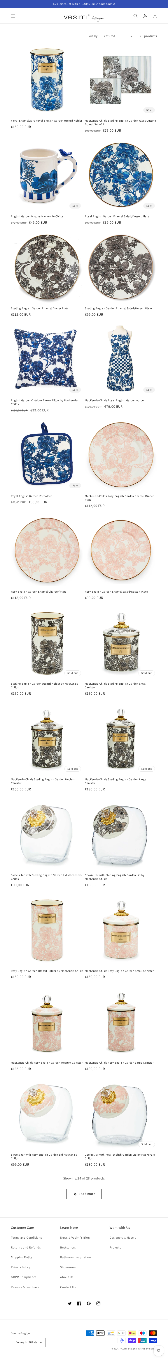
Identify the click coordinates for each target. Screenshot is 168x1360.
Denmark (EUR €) (26, 1342)
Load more (87, 1194)
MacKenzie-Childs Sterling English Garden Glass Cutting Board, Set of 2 (120, 122)
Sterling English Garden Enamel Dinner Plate (39, 308)
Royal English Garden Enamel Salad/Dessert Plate (117, 216)
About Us (66, 1277)
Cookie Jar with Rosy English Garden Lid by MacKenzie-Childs (120, 1156)
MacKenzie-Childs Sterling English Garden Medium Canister (43, 781)
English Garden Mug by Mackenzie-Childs (37, 216)
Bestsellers (68, 1247)
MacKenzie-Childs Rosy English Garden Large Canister (119, 1062)
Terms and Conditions (26, 1238)
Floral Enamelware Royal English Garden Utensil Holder (46, 120)
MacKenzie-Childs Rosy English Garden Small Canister (119, 971)
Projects (115, 1247)
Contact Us (68, 1287)
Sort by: (93, 36)
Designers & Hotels (123, 1238)
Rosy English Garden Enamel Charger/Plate (38, 591)
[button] (13, 16)
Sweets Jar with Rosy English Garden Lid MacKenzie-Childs (44, 1156)
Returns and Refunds (26, 1247)
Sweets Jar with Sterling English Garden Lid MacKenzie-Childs (46, 877)
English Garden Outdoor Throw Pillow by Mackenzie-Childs (44, 402)
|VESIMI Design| (128, 1348)
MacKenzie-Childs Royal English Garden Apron (114, 400)
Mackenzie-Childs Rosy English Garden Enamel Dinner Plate (119, 498)
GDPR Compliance (24, 1277)
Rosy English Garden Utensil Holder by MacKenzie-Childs (47, 971)
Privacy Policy (20, 1267)
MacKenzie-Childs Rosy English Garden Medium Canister (46, 1062)
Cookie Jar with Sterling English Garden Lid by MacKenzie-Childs (115, 877)
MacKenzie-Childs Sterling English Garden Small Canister (116, 685)
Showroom (68, 1267)
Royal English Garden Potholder (31, 496)
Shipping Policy (22, 1257)
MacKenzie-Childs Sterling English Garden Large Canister (115, 781)
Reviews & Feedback (25, 1287)
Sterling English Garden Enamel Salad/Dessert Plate (118, 308)
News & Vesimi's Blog (75, 1238)
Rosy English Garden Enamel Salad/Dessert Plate (116, 591)
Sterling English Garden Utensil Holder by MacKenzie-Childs (45, 685)
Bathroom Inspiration (75, 1257)
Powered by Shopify (146, 1348)
